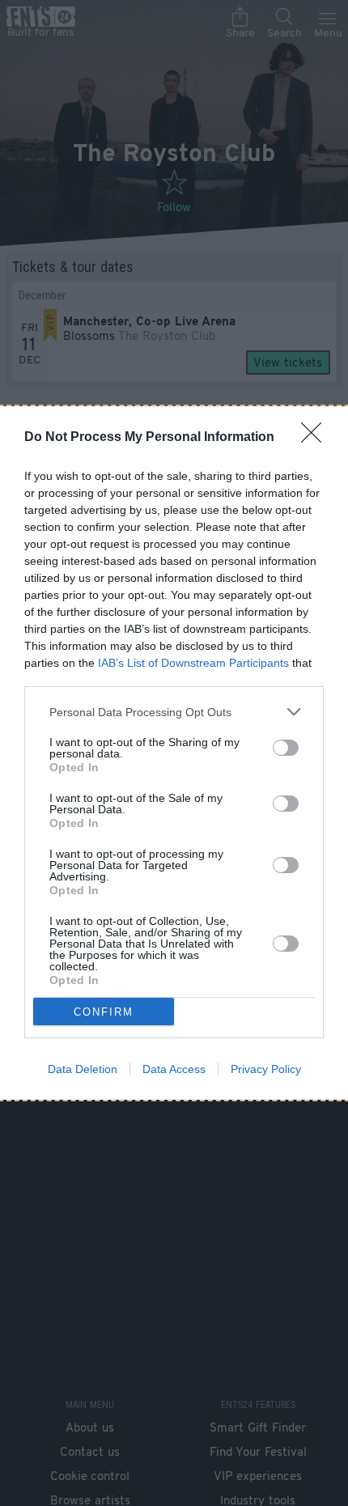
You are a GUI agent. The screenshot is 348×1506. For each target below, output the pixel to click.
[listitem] (174, 711)
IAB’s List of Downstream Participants (193, 662)
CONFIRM (104, 1012)
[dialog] (174, 753)
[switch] (286, 748)
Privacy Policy (266, 1069)
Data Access (174, 1069)
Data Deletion (82, 1069)
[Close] (316, 437)
